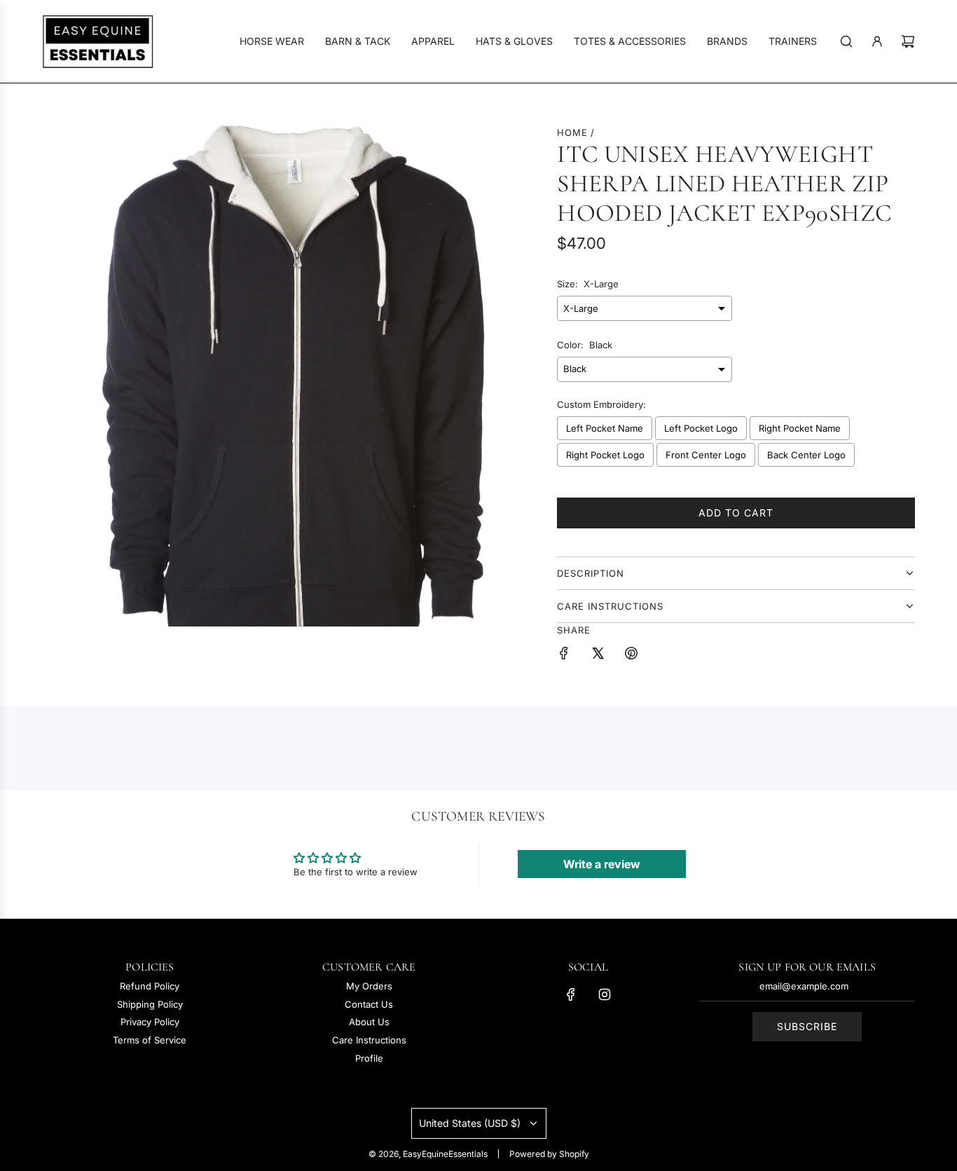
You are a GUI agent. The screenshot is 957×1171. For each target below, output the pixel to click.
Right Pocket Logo (605, 454)
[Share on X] (597, 655)
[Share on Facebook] (564, 655)
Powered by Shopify (549, 1154)
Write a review (601, 864)
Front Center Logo (706, 454)
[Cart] (908, 41)
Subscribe (807, 1026)
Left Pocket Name (604, 428)
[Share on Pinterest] (631, 655)
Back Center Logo (806, 454)
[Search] (846, 41)
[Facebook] (571, 994)
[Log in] (877, 41)
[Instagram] (604, 994)
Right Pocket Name (800, 428)
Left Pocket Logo (701, 428)
